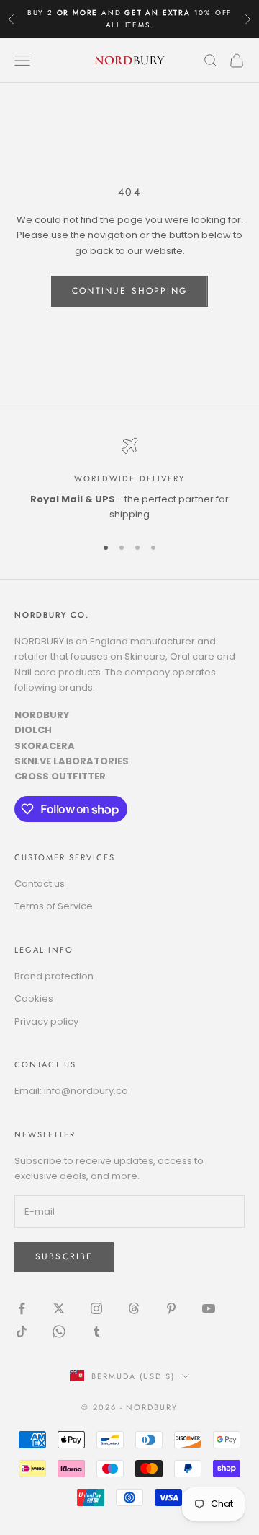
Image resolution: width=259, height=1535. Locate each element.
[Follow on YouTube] (208, 1308)
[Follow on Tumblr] (96, 1331)
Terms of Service (53, 906)
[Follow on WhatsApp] (59, 1331)
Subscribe (64, 1256)
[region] (129, 479)
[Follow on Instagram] (96, 1308)
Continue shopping (129, 290)
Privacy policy (46, 1021)
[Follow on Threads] (134, 1308)
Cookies (33, 998)
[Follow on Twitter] (59, 1308)
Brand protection (54, 976)
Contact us (39, 884)
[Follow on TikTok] (21, 1331)
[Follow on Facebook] (21, 1308)
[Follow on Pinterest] (171, 1308)
